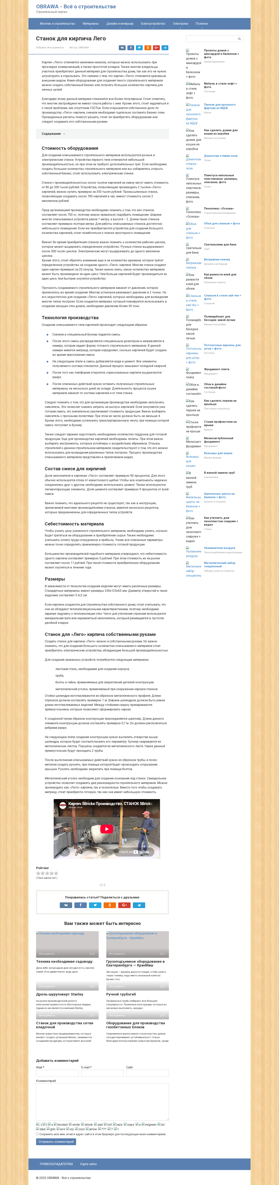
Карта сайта (88, 1164)
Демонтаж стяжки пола (220, 156)
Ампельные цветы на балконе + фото (219, 495)
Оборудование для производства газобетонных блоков (135, 1025)
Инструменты (55, 47)
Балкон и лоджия (214, 501)
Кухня (207, 112)
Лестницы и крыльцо (217, 408)
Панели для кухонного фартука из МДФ (220, 106)
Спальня (209, 227)
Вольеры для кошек (218, 453)
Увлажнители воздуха (219, 548)
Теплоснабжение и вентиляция (223, 552)
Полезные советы (215, 282)
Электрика (180, 23)
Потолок (209, 352)
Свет (207, 248)
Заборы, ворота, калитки (219, 570)
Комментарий (46, 1081)
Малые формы (212, 457)
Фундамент (211, 373)
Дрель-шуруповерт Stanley (59, 994)
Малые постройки (215, 138)
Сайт (129, 1067)
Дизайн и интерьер (119, 23)
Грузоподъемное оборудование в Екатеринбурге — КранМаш (135, 963)
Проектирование (214, 61)
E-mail (86, 1067)
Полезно (202, 23)
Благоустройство (153, 23)
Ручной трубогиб (121, 994)
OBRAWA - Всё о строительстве (76, 6)
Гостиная (209, 91)
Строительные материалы (220, 212)
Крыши (208, 429)
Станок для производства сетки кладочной (64, 1025)
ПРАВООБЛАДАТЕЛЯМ (56, 1164)
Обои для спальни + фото (222, 223)
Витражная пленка (217, 259)
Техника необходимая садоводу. (64, 961)
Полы (207, 160)
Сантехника (211, 477)
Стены (208, 529)
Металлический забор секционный (219, 564)
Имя (40, 1067)
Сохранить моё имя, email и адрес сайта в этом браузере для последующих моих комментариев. (102, 1134)
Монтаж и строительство (57, 23)
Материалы (91, 23)
